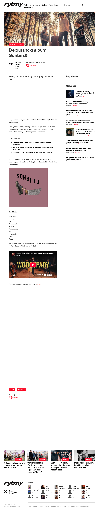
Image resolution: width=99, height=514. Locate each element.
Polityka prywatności (73, 506)
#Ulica (44, 5)
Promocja (34, 506)
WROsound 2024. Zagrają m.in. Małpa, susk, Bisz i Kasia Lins (33, 152)
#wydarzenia (28, 7)
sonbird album (21, 389)
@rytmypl (33, 65)
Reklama (41, 506)
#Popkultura (53, 5)
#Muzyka (36, 5)
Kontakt (47, 506)
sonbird (12, 389)
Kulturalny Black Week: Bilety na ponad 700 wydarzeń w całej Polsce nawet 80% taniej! (79, 112)
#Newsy (20, 44)
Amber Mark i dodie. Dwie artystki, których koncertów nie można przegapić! (85, 131)
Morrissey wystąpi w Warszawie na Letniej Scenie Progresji (85, 93)
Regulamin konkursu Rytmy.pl (58, 506)
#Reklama (27, 5)
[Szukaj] (82, 5)
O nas (29, 506)
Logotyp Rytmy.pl (84, 506)
